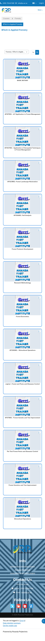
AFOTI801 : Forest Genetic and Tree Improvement (22, 418)
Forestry (18, 18)
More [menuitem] (40, 10)
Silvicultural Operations (22, 519)
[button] (34, 3)
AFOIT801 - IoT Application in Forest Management (22, 114)
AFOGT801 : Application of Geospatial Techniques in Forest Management (22, 149)
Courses (6, 18)
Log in (41, 3)
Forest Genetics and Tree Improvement (22, 485)
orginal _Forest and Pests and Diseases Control (22, 384)
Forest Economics (22, 316)
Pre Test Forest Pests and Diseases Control (22, 451)
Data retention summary (12, 623)
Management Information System (22, 566)
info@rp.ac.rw (22, 3)
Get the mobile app (10, 626)
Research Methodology (22, 283)
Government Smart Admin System (22, 573)
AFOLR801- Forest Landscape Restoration (22, 181)
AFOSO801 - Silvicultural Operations (22, 350)
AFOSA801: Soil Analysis (22, 215)
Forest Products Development (22, 249)
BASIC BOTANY (22, 80)
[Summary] (39, 61)
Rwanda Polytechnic (22, 570)
